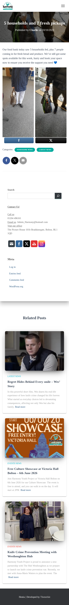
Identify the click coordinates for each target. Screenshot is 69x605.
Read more (20, 407)
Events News (14, 463)
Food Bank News (25, 150)
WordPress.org (16, 286)
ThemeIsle (45, 597)
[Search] (58, 196)
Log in (12, 267)
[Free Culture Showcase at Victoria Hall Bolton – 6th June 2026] (34, 438)
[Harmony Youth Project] (9, 6)
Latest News (45, 150)
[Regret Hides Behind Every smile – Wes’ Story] (34, 350)
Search (11, 190)
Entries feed (15, 273)
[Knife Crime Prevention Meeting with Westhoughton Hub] (34, 521)
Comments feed (16, 280)
